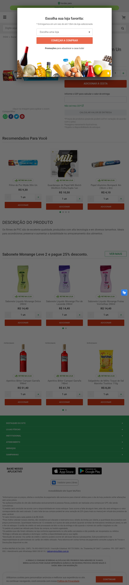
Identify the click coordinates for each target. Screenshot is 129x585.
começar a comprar (64, 40)
